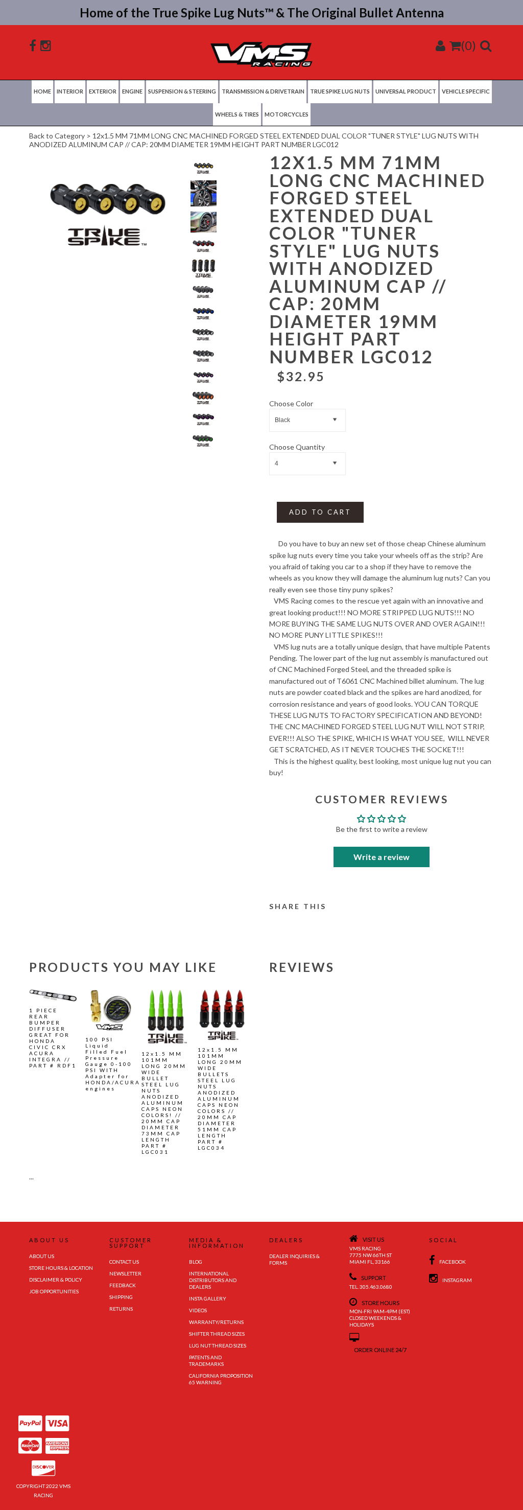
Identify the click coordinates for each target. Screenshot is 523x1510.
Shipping (121, 1297)
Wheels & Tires (237, 114)
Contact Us (124, 1262)
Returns (121, 1309)
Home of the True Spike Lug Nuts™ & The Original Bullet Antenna (262, 12)
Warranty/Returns (216, 1322)
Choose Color (291, 403)
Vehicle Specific (466, 91)
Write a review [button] (381, 857)
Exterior (102, 91)
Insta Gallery (207, 1298)
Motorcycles (286, 114)
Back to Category (57, 135)
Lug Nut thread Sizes (217, 1345)
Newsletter (125, 1273)
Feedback (122, 1285)
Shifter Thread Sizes (217, 1334)
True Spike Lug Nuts (340, 91)
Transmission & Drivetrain (263, 91)
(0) (468, 45)
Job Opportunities (54, 1291)
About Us (41, 1256)
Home (42, 91)
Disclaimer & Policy (55, 1279)
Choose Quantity (297, 447)
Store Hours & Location (61, 1268)
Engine (132, 91)
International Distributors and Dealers (212, 1280)
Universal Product (405, 91)
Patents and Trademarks (206, 1360)
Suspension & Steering (182, 91)
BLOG (195, 1262)
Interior (70, 91)
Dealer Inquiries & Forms (294, 1259)
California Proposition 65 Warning (221, 1379)
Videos (198, 1310)
